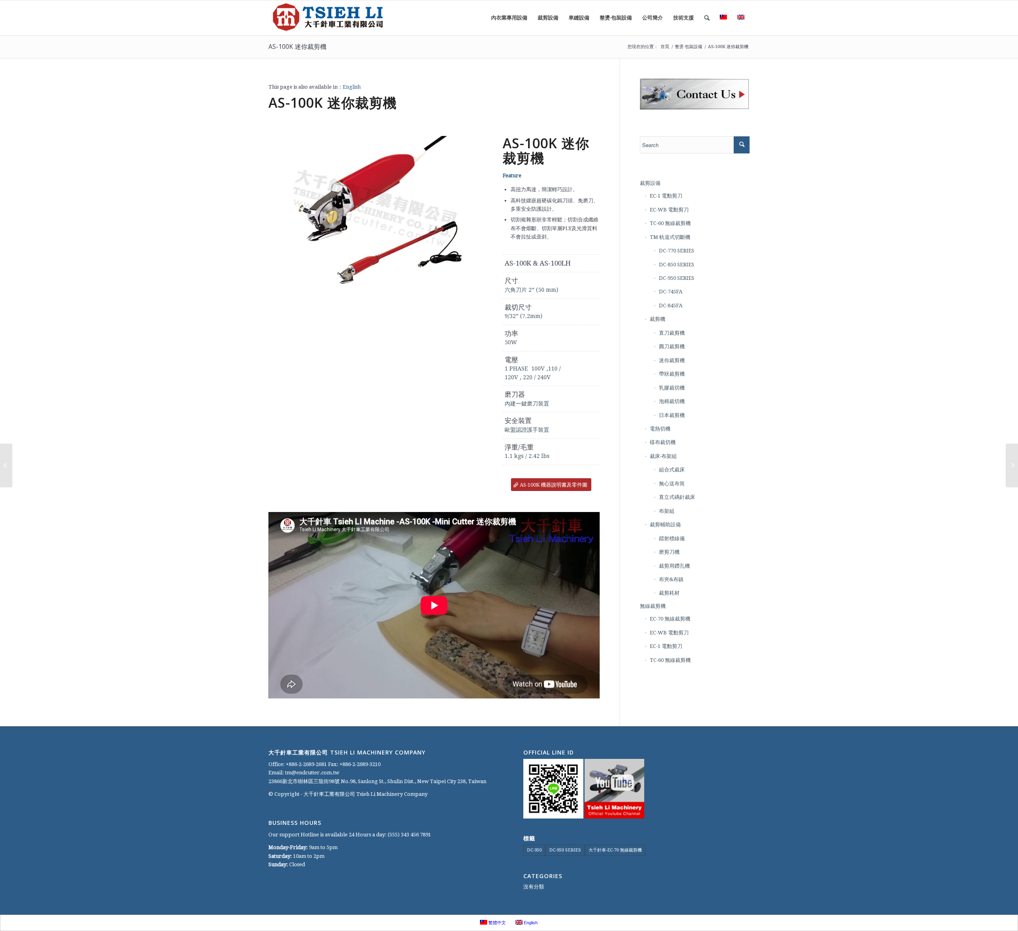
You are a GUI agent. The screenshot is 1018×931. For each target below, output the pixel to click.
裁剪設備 (650, 183)
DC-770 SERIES (676, 251)
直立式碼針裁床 (677, 497)
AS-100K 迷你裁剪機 (297, 46)
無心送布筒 (672, 484)
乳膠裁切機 (672, 388)
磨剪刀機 (669, 552)
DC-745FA (670, 292)
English (352, 87)
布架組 (666, 511)
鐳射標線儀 (672, 538)
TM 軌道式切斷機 (670, 237)
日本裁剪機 (672, 415)
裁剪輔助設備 (665, 525)
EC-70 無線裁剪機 (670, 619)
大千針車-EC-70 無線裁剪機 (615, 850)
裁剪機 (657, 319)
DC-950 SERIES (676, 278)
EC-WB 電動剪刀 (669, 210)
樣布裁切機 (663, 442)
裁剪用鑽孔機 (674, 566)
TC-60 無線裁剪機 (670, 223)
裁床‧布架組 (663, 456)
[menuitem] (509, 17)
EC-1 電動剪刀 (666, 196)
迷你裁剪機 (672, 360)
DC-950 (534, 850)
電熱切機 (660, 429)
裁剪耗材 (669, 593)
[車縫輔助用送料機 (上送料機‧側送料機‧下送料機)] (1012, 465)
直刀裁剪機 (672, 333)
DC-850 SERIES (676, 265)
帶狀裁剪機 (672, 374)
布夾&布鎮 (671, 579)
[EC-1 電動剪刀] (6, 465)
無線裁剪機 (653, 606)
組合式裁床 (672, 470)
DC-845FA (670, 305)
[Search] (707, 17)
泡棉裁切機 (672, 401)
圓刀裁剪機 (672, 346)
